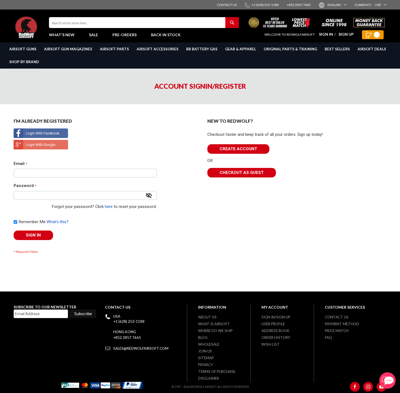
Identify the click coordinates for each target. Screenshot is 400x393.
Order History (275, 337)
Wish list (270, 344)
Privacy (205, 365)
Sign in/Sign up (275, 317)
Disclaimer (208, 378)
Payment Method (342, 324)
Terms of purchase (216, 371)
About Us (207, 317)
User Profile (273, 324)
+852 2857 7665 (127, 337)
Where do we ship (215, 330)
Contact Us (337, 317)
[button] (337, 5)
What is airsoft (214, 324)
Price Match (337, 330)
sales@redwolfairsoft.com (140, 348)
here (109, 206)
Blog (203, 337)
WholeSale (208, 344)
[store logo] (29, 27)
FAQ (328, 337)
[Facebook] (355, 387)
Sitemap (206, 358)
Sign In (326, 34)
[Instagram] (368, 387)
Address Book (275, 330)
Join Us (205, 351)
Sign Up (346, 34)
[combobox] (144, 22)
